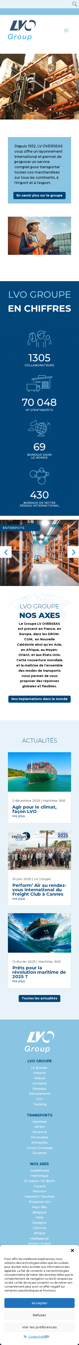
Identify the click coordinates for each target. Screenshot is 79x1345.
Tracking (40, 1104)
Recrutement (39, 1094)
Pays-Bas (39, 1207)
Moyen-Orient (39, 1243)
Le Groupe (42, 879)
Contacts (39, 1083)
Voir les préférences (39, 1327)
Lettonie (39, 1228)
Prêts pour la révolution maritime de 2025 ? (39, 972)
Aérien (39, 1127)
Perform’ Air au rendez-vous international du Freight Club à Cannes (39, 890)
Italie (39, 1217)
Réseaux (39, 1089)
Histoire (39, 1073)
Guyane (40, 1186)
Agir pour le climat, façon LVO (34, 809)
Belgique (39, 1212)
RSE (62, 801)
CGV (39, 1099)
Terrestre (39, 1132)
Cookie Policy (37, 1336)
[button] (72, 1250)
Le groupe (39, 1068)
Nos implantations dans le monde (39, 699)
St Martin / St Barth (39, 1181)
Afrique (39, 1233)
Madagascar (39, 1238)
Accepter (40, 1303)
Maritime (50, 801)
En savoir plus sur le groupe (39, 195)
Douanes (39, 1153)
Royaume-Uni (39, 1202)
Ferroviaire (39, 1137)
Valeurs (39, 1078)
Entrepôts (39, 1143)
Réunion (39, 1191)
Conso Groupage (39, 1148)
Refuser (39, 1315)
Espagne (39, 1223)
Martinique (39, 1176)
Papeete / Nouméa (39, 1197)
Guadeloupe (39, 1170)
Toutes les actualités (39, 998)
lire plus (18, 816)
